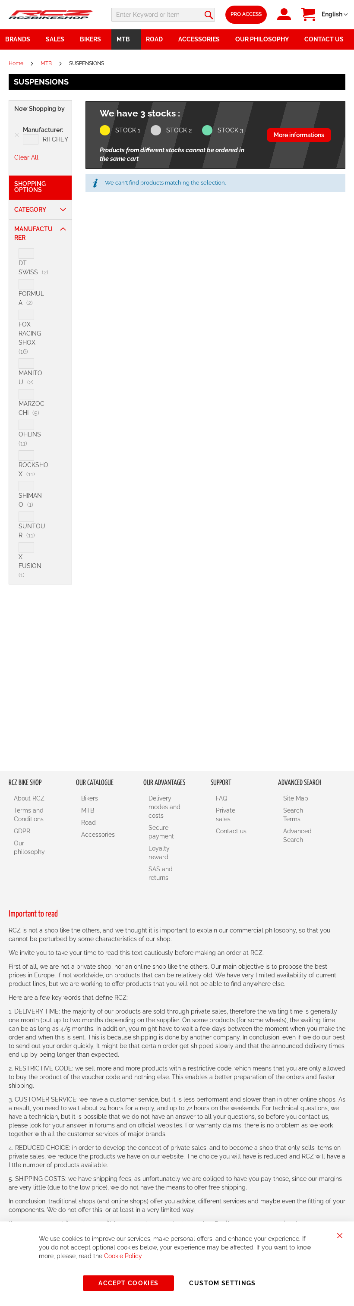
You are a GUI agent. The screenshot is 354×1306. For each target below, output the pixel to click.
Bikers (89, 798)
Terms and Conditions (29, 815)
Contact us (231, 831)
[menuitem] (58, 39)
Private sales (225, 815)
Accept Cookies (128, 1283)
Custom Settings (222, 1283)
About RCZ (29, 798)
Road (88, 822)
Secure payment (161, 832)
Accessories (98, 834)
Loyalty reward (159, 852)
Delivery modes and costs (164, 807)
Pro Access (246, 14)
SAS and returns (161, 873)
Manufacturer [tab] (33, 233)
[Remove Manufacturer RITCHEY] (16, 135)
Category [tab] (30, 209)
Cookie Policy (123, 1256)
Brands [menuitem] (17, 39)
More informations (299, 135)
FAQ (221, 798)
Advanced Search (297, 835)
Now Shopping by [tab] (39, 108)
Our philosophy (29, 847)
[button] (335, 14)
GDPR (22, 831)
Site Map (295, 798)
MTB (47, 63)
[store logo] (51, 14)
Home (17, 63)
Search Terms (293, 815)
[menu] (177, 39)
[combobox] (163, 15)
